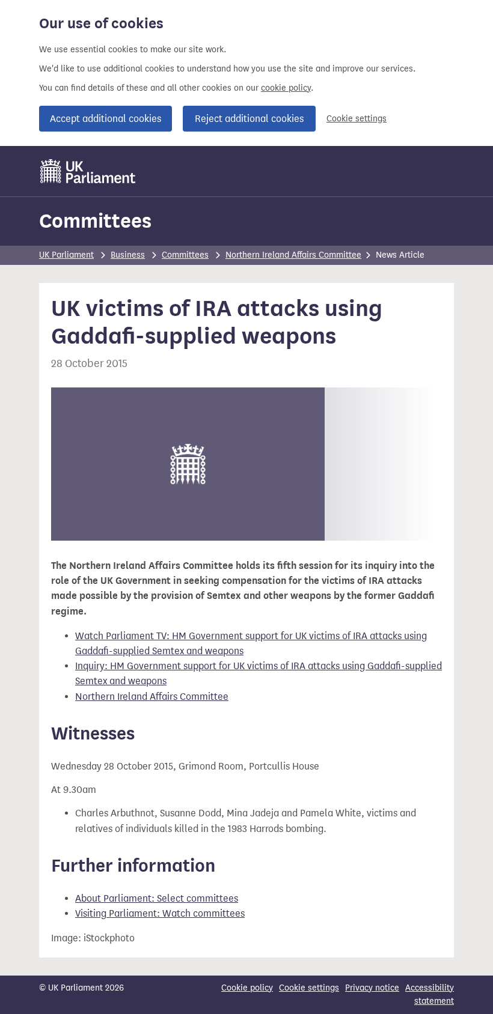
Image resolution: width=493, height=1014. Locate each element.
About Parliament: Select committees (156, 898)
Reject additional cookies (249, 118)
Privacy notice (372, 988)
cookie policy (286, 88)
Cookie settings (356, 119)
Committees (95, 220)
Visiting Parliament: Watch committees (160, 913)
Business (128, 255)
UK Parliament (66, 255)
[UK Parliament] (88, 171)
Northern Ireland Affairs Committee (293, 255)
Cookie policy (247, 988)
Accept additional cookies (105, 118)
